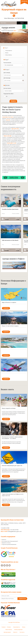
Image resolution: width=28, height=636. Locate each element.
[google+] (7, 565)
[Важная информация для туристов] (14, 457)
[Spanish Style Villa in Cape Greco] (11, 200)
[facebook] (2, 565)
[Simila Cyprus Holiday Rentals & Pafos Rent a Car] (14, 4)
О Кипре (9, 627)
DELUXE (8, 120)
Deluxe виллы (9, 629)
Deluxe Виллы (8, 55)
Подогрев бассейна (8, 93)
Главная (3, 627)
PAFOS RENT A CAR (11, 143)
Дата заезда (7, 72)
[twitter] (4, 565)
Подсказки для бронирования (9, 544)
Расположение (7, 62)
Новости (15, 632)
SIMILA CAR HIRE (7, 136)
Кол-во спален (7, 88)
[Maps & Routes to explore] (14, 294)
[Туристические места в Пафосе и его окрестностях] (14, 486)
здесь (14, 30)
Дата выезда (7, 78)
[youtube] (9, 565)
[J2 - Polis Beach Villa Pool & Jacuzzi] (11, 231)
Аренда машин (7, 632)
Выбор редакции (18, 629)
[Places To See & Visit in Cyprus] (14, 318)
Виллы (6, 52)
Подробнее (6, 308)
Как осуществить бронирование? (10, 541)
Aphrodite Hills (15, 128)
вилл (12, 117)
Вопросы (4, 539)
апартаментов (6, 117)
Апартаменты (8, 50)
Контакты (22, 632)
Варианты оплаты (6, 542)
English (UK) (24, 1)
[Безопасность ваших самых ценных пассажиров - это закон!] (14, 428)
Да (6, 96)
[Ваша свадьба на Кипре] (14, 400)
